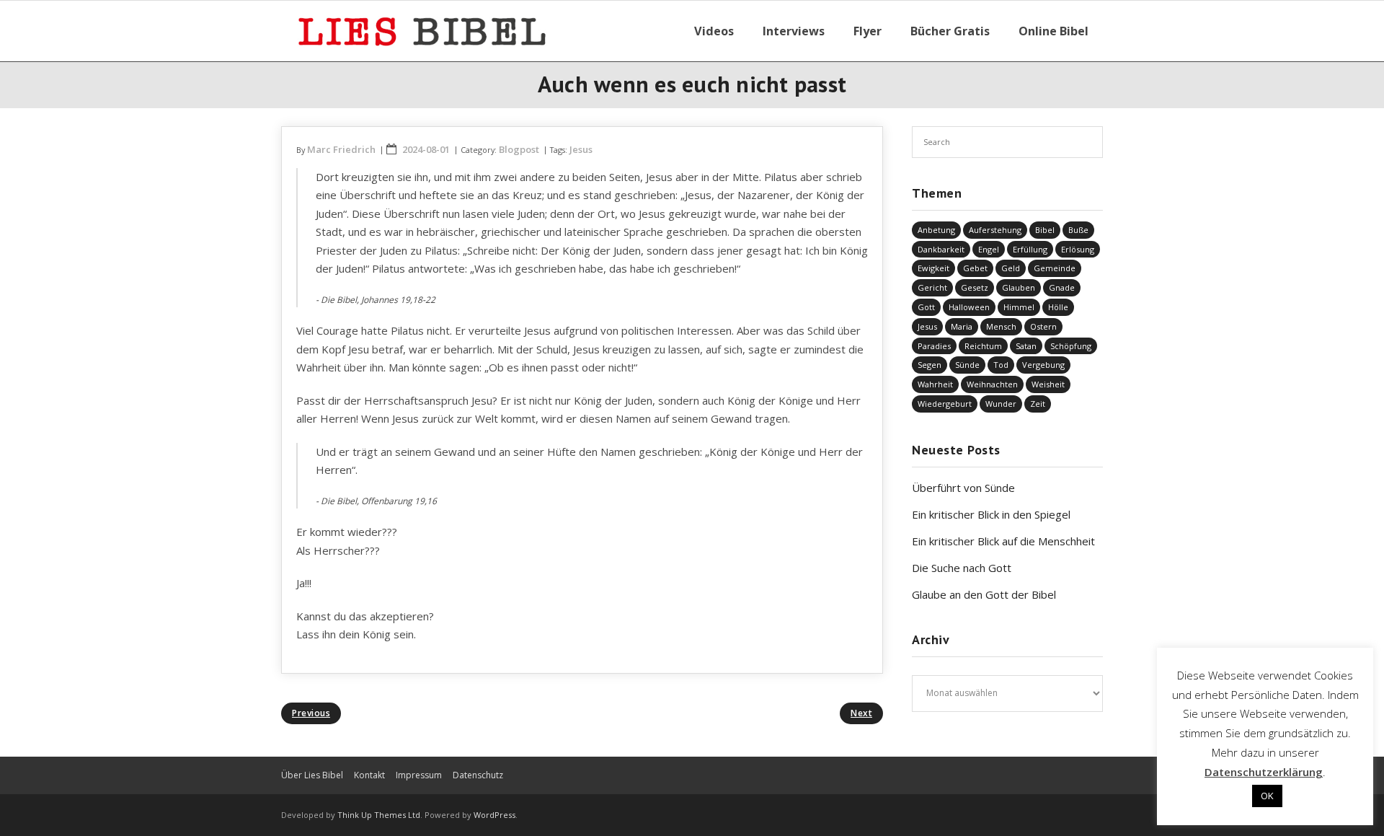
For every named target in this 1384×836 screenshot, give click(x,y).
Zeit (1037, 403)
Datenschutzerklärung (1264, 772)
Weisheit (1048, 384)
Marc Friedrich (341, 149)
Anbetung (936, 229)
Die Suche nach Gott (961, 567)
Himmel (1018, 307)
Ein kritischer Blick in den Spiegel (991, 514)
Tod (1000, 364)
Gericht (932, 287)
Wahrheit (935, 384)
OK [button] (1267, 795)
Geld (1010, 268)
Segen (929, 364)
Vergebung (1043, 364)
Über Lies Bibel (312, 775)
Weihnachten (992, 384)
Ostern (1043, 326)
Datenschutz (478, 775)
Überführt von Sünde (963, 487)
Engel (988, 249)
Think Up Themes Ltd (378, 814)
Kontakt (369, 775)
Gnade (1062, 287)
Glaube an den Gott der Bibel (984, 594)
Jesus (581, 149)
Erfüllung (1030, 249)
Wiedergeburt (945, 403)
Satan (1026, 345)
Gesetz (974, 287)
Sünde (967, 364)
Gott (926, 307)
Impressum (419, 775)
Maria (961, 326)
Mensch (1001, 326)
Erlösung (1077, 249)
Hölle (1058, 307)
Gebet (975, 268)
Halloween (969, 307)
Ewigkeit (933, 268)
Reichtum (983, 345)
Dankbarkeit (941, 249)
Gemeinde (1054, 268)
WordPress (494, 814)
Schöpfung (1070, 345)
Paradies (934, 345)
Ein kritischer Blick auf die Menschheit (1003, 541)
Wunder (1000, 403)
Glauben (1018, 287)
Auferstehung (995, 229)
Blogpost (519, 149)
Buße (1078, 229)
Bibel (1045, 229)
